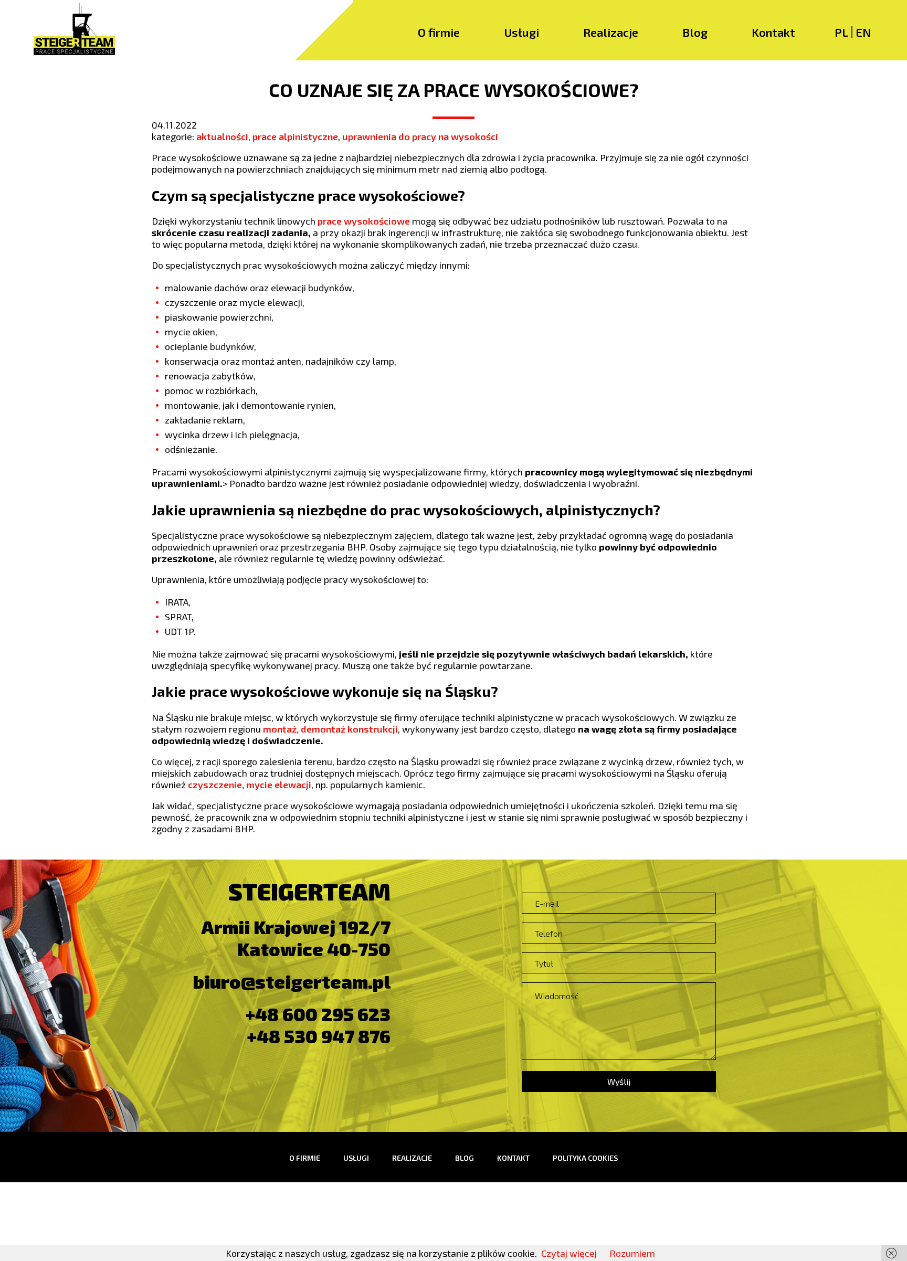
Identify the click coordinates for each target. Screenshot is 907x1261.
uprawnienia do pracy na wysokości (420, 136)
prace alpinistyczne (295, 136)
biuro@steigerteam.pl (292, 981)
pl (841, 32)
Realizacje (610, 32)
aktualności (222, 136)
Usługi (521, 32)
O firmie (439, 32)
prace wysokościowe (364, 221)
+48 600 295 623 (318, 1014)
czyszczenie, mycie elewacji (249, 784)
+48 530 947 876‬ (319, 1036)
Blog (695, 32)
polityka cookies (585, 1157)
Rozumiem (632, 1253)
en (863, 32)
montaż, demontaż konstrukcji (330, 729)
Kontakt (773, 32)
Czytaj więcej (569, 1253)
